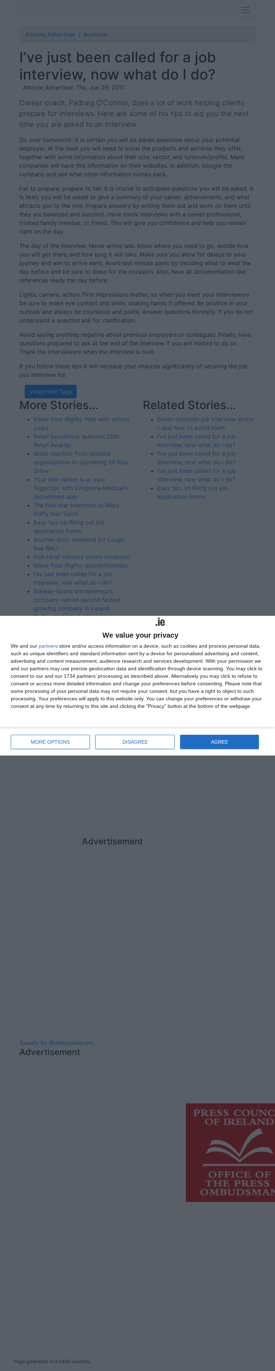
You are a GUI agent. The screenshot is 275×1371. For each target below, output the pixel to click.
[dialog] (137, 686)
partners (48, 645)
